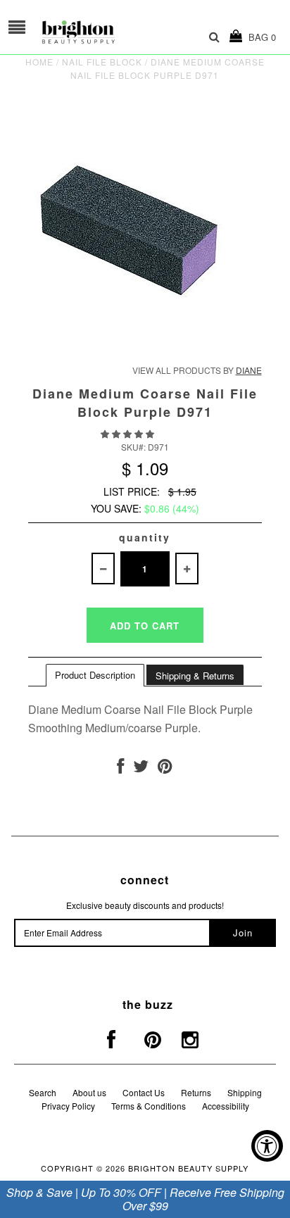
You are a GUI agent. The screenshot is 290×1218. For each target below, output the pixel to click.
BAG (259, 37)
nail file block (102, 62)
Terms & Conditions (148, 1106)
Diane (249, 370)
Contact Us (143, 1092)
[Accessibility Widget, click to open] (267, 1146)
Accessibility (225, 1106)
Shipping (244, 1092)
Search (42, 1092)
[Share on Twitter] (141, 768)
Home (39, 62)
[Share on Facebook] (120, 768)
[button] (128, 433)
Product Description (95, 675)
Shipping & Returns (195, 675)
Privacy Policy (68, 1106)
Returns (196, 1092)
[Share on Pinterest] (165, 768)
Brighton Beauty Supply (188, 1168)
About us (89, 1092)
